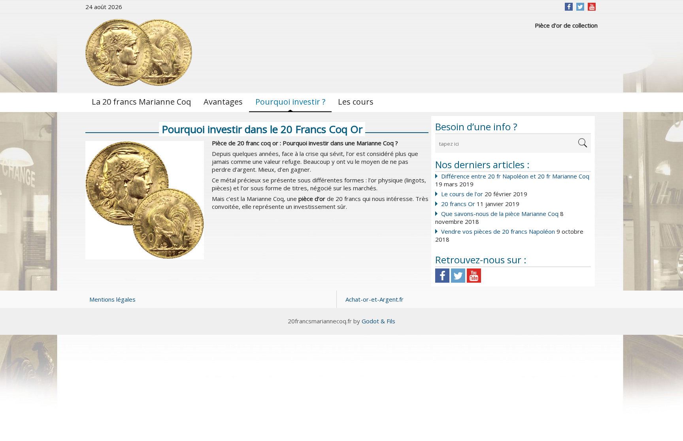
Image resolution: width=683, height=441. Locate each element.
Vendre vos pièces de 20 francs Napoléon (498, 231)
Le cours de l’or (462, 194)
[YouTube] (591, 7)
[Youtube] (474, 275)
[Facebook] (569, 7)
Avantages (223, 101)
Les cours (356, 101)
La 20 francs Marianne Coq (141, 101)
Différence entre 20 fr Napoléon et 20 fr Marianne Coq (515, 176)
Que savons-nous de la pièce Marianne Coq (499, 214)
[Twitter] (580, 7)
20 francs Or (458, 204)
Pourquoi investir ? (290, 101)
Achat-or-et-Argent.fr (374, 299)
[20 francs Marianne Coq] (138, 52)
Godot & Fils (378, 321)
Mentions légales (112, 299)
